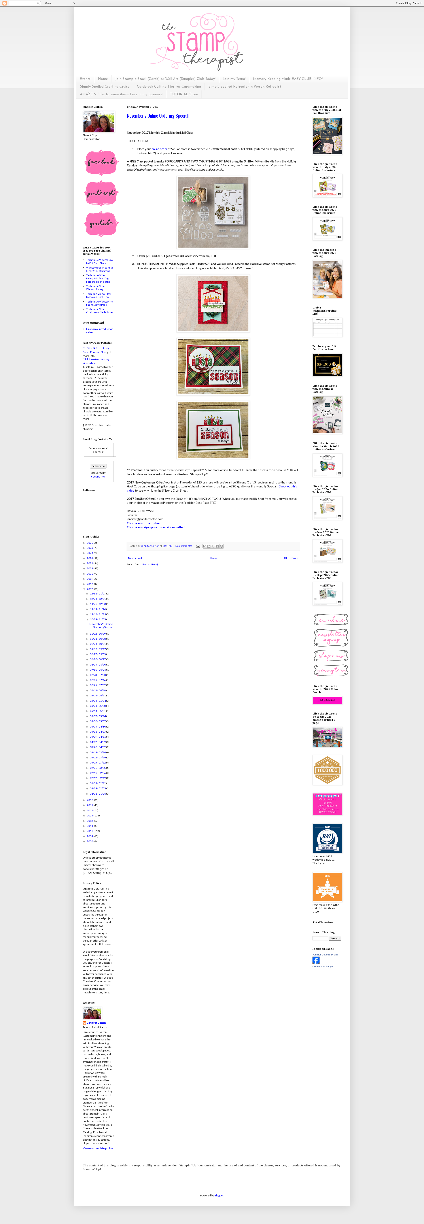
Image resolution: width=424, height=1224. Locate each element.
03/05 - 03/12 (98, 762)
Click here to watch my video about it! (96, 361)
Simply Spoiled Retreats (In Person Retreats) (244, 86)
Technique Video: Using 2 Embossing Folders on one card (98, 278)
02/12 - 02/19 (98, 778)
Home (103, 79)
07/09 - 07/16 (98, 680)
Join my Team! (234, 79)
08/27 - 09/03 (98, 654)
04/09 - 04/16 (98, 736)
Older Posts (291, 558)
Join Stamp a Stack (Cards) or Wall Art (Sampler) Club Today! (165, 79)
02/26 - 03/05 (98, 767)
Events (85, 79)
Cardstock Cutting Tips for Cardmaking (169, 86)
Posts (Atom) (150, 564)
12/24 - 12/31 (98, 598)
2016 (90, 800)
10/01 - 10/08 (98, 638)
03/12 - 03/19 (98, 757)
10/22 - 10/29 (98, 633)
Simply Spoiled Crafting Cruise (104, 86)
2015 (90, 805)
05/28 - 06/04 (98, 700)
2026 (90, 542)
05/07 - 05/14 (98, 716)
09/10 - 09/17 (98, 649)
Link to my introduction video (99, 330)
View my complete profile (98, 1148)
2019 (90, 578)
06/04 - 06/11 (98, 695)
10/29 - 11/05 (98, 619)
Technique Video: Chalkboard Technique (99, 310)
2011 (90, 825)
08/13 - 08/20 (98, 664)
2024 (90, 553)
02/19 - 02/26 (98, 773)
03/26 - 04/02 (98, 747)
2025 (90, 547)
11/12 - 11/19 (98, 614)
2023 (90, 558)
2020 (90, 573)
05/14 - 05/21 (98, 711)
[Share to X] (213, 546)
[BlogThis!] (209, 546)
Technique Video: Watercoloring (96, 287)
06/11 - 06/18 (98, 690)
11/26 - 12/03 (98, 603)
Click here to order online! (144, 523)
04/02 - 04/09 (98, 742)
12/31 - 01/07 (98, 593)
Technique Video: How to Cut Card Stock (99, 261)
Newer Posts (135, 558)
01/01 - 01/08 (98, 793)
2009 (90, 836)
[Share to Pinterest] (221, 546)
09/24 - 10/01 (98, 643)
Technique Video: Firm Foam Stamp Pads (99, 303)
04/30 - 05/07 (98, 721)
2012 (90, 820)
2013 (90, 815)
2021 (90, 568)
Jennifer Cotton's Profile (325, 954)
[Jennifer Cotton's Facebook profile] (316, 962)
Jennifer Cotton (96, 1022)
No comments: (183, 545)
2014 (90, 810)
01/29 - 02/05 (98, 788)
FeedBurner (98, 476)
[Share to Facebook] (217, 546)
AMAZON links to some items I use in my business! (121, 94)
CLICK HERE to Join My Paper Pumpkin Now (96, 350)
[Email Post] (197, 545)
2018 (90, 584)
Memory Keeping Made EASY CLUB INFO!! (288, 79)
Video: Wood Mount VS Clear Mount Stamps (100, 269)
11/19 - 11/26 (98, 609)
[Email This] (205, 546)
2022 (90, 563)
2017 (90, 589)
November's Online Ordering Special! (158, 115)
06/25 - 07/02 (98, 685)
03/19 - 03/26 (98, 752)
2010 (90, 831)
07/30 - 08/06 (98, 669)
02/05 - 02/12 (98, 783)
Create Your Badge (322, 966)
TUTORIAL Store (184, 94)
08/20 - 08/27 (98, 659)
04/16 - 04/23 (98, 731)
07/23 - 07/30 (98, 675)
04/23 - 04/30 (98, 726)
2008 (90, 841)
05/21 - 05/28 (98, 705)
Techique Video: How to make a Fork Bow (98, 295)
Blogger (218, 1195)
